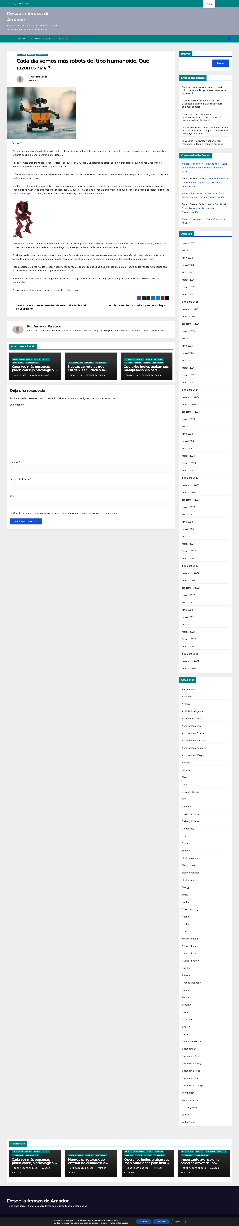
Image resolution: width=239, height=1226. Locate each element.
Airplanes (187, 696)
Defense (186, 806)
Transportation (190, 1100)
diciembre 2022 (190, 565)
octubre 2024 (189, 404)
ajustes (125, 1223)
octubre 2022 (189, 580)
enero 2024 (188, 470)
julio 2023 (187, 514)
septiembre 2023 (191, 499)
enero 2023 (188, 558)
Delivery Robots (190, 821)
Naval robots (189, 953)
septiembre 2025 (191, 323)
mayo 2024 (188, 441)
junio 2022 (187, 609)
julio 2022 (187, 602)
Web (12, 496)
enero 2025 (188, 382)
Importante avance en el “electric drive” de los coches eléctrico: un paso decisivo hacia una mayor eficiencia (205, 130)
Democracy (188, 828)
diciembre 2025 (190, 301)
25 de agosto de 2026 (194, 1168)
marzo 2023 (188, 543)
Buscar (185, 53)
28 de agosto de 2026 (26, 1168)
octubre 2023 (189, 492)
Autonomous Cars (192, 726)
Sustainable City (190, 1056)
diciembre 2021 (190, 653)
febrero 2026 (189, 287)
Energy (185, 887)
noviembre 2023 (190, 485)
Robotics (21, 55)
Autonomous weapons (194, 748)
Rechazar (161, 1221)
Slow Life (187, 1019)
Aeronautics (188, 689)
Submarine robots (191, 1041)
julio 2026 (187, 250)
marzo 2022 (188, 631)
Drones (186, 843)
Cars (184, 784)
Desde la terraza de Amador (38, 1201)
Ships (185, 1012)
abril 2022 (187, 624)
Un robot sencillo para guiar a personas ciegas (136, 305)
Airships (186, 704)
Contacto (65, 39)
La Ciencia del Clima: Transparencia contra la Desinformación (204, 208)
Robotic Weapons (191, 982)
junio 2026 (187, 257)
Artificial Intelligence (22, 359)
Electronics (188, 880)
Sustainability (189, 1048)
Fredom (186, 902)
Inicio (21, 39)
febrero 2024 (189, 463)
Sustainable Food (191, 1070)
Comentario (17, 404)
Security (186, 1004)
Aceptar (143, 1221)
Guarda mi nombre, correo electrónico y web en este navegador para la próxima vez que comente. (65, 513)
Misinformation (190, 938)
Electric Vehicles (190, 872)
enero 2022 (188, 646)
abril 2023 (187, 536)
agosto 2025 (188, 331)
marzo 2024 (188, 455)
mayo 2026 (188, 265)
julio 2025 (187, 338)
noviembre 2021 (190, 661)
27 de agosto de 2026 (82, 1168)
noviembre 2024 (191, 397)
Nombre (15, 462)
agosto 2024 (188, 419)
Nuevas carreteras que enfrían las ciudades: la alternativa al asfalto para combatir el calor (202, 103)
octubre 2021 (189, 668)
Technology (42, 55)
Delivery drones (190, 814)
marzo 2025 (188, 367)
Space (185, 1034)
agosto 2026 (188, 243)
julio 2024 (187, 426)
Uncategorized (32, 363)
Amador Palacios (42, 39)
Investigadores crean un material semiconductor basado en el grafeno (52, 307)
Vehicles (186, 1114)
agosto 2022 (188, 595)
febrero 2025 (189, 375)
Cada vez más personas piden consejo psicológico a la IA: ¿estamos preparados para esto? (204, 90)
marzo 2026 (188, 279)
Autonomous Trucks (193, 733)
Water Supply (189, 1122)
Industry (89, 363)
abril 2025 (187, 360)
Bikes (185, 777)
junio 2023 (187, 521)
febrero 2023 (189, 551)
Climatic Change (76, 363)
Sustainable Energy (192, 1063)
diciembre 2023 (190, 477)
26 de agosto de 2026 (138, 1168)
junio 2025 (187, 345)
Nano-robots (189, 946)
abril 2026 (187, 272)
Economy (187, 850)
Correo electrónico (21, 479)
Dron (184, 836)
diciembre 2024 (190, 389)
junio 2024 (187, 433)
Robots (31, 55)
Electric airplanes (191, 858)
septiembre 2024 (191, 411)
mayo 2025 (188, 353)
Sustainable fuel (190, 1078)
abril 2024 (187, 448)
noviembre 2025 (190, 309)
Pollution (186, 968)
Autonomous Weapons (194, 755)
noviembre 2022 (190, 573)
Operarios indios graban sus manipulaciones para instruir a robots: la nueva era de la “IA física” (203, 117)
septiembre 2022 (191, 587)
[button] (225, 38)
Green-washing (190, 909)
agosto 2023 (188, 507)
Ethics (149, 359)
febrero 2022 (189, 639)
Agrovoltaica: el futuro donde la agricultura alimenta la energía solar (204, 167)
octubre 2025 (189, 316)
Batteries (186, 762)
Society (46, 359)
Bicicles (186, 770)
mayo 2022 (188, 617)
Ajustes (178, 1221)
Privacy (186, 975)
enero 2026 (188, 294)
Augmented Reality (192, 718)
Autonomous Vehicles (193, 740)
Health (37, 359)
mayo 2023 (188, 529)
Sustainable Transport (194, 1085)
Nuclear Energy (190, 960)
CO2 (184, 799)
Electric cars (188, 865)
